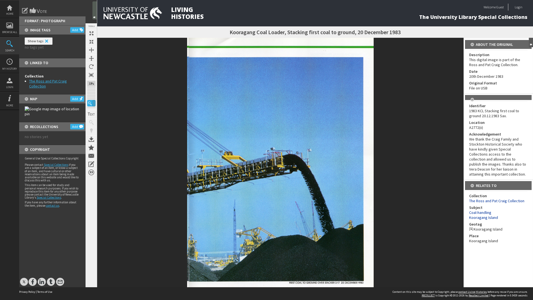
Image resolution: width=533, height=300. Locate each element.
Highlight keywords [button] (91, 131)
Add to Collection (91, 147)
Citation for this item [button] (91, 172)
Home (9, 14)
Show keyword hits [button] (91, 122)
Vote (38, 11)
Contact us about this (91, 156)
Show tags (36, 41)
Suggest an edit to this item (25, 11)
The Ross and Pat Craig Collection (496, 200)
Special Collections (56, 165)
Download (91, 139)
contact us (52, 206)
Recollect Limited (479, 295)
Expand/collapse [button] (531, 42)
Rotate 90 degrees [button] (91, 66)
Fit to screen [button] (91, 42)
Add (75, 30)
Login (9, 87)
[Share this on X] (24, 279)
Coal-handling (480, 212)
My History (9, 69)
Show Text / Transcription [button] (91, 114)
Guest (500, 7)
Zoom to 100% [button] (91, 75)
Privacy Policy (27, 292)
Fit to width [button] (91, 50)
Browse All (9, 32)
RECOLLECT (428, 295)
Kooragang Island (483, 217)
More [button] (9, 105)
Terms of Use (44, 292)
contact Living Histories (472, 292)
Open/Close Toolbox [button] (94, 10)
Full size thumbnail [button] (91, 33)
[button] (91, 103)
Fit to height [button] (91, 58)
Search (9, 50)
